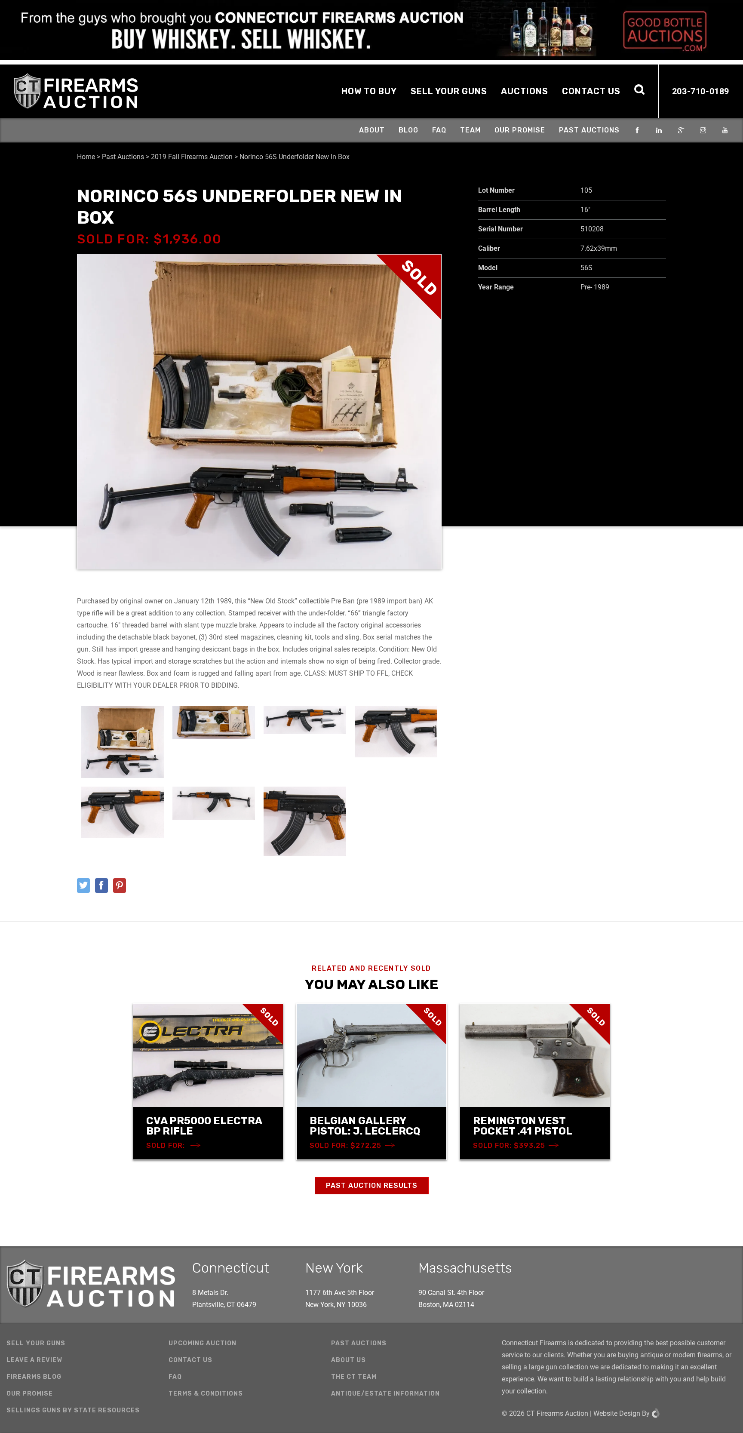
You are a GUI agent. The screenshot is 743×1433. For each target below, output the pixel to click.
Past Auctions (589, 130)
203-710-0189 (700, 91)
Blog (408, 130)
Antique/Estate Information (385, 1393)
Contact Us (591, 91)
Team (470, 130)
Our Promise (519, 130)
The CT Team (354, 1377)
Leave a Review (34, 1360)
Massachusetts (465, 1268)
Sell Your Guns (449, 91)
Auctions (524, 91)
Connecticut (230, 1268)
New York (334, 1268)
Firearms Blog (33, 1377)
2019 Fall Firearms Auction (192, 157)
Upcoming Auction (202, 1343)
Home (86, 157)
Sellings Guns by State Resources (73, 1410)
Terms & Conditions (206, 1393)
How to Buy (369, 91)
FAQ (439, 130)
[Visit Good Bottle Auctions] (371, 30)
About (372, 130)
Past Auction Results (372, 1185)
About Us (348, 1360)
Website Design (616, 1413)
